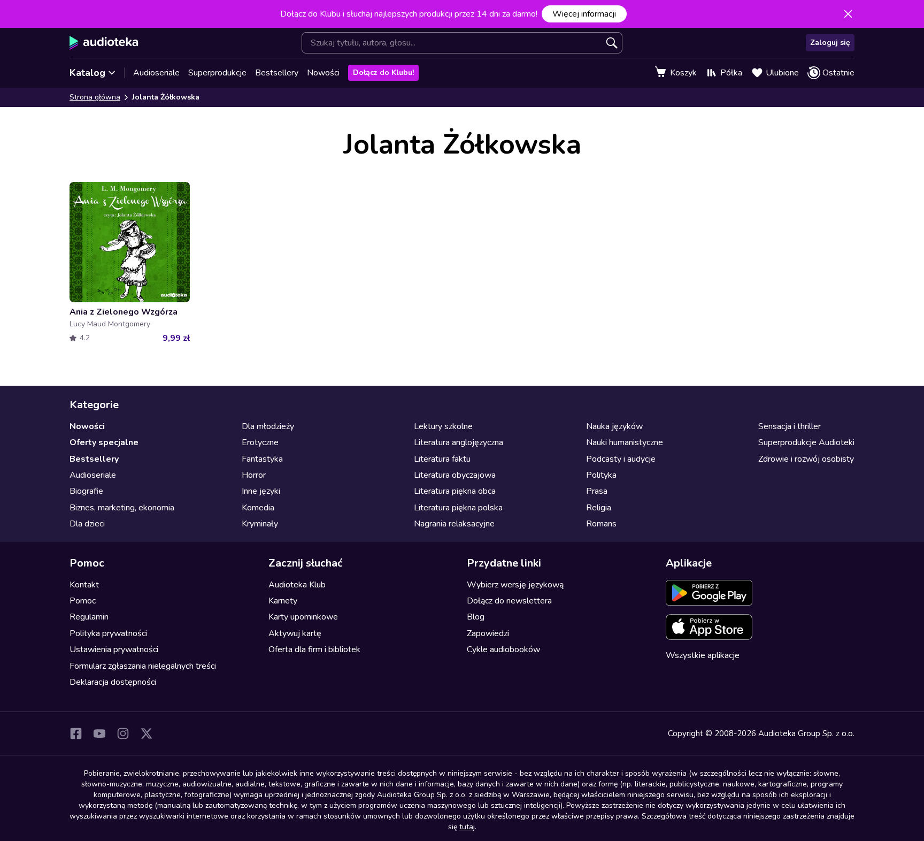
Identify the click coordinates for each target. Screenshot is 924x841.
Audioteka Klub (297, 585)
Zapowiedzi (488, 633)
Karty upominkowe (303, 617)
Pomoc (83, 601)
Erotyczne (260, 442)
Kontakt (84, 585)
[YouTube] (99, 733)
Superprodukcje (217, 73)
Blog (475, 617)
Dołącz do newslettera (509, 601)
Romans (601, 524)
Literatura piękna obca (455, 491)
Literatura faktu (442, 459)
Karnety (282, 601)
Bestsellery (276, 73)
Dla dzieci (87, 524)
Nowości (323, 73)
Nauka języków (614, 426)
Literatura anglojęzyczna (458, 442)
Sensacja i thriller (789, 426)
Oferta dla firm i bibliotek (314, 649)
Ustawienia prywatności (114, 649)
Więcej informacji (584, 14)
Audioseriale (156, 73)
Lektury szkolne (443, 426)
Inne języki (261, 491)
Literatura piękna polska (458, 508)
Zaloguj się (830, 42)
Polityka (601, 475)
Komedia (258, 508)
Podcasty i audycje (621, 459)
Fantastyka (262, 459)
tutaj (467, 827)
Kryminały (260, 524)
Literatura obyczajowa (455, 475)
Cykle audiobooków (503, 649)
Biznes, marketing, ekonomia (122, 508)
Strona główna (95, 97)
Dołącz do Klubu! (383, 72)
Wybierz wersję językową (515, 585)
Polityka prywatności (108, 633)
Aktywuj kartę (294, 633)
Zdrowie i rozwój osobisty (806, 459)
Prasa (596, 491)
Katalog (87, 72)
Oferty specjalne (104, 442)
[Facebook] (76, 733)
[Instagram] (123, 733)
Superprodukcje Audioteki (806, 442)
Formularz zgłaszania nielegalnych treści (143, 666)
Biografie (86, 491)
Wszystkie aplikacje (703, 655)
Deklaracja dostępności (113, 682)
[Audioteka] (104, 42)
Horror (254, 475)
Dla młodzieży (268, 426)
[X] (146, 733)
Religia (598, 508)
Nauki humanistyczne (624, 442)
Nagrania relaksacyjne (454, 524)
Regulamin (89, 617)
